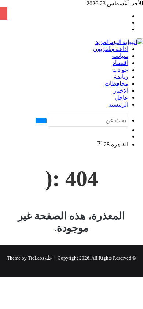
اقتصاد (120, 63)
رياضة (121, 77)
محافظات (116, 84)
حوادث (120, 70)
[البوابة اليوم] (126, 42)
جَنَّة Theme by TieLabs (29, 258)
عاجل (121, 97)
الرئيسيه (118, 104)
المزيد (102, 42)
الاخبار (120, 91)
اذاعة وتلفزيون (110, 49)
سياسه (120, 56)
